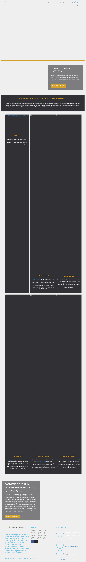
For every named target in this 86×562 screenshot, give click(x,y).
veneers (63, 460)
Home (49, 2)
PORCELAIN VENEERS (68, 456)
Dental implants (36, 279)
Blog (78, 5)
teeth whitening (42, 461)
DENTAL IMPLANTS (43, 276)
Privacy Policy (62, 559)
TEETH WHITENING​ (43, 456)
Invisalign (9, 460)
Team (61, 2)
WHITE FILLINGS (69, 276)
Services (68, 2)
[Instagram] (36, 541)
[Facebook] (32, 541)
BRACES (17, 135)
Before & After (75, 2)
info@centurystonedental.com (71, 546)
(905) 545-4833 (68, 538)
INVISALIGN (17, 456)
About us (55, 2)
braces (17, 106)
